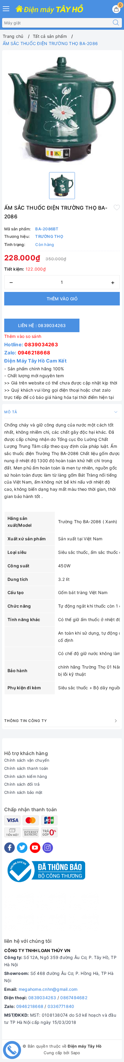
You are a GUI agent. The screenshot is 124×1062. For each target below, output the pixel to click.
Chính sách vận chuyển (26, 760)
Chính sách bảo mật (23, 792)
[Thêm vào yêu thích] (117, 207)
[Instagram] (47, 847)
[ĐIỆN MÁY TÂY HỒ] (49, 9)
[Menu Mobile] (6, 8)
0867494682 (74, 997)
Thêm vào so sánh (22, 336)
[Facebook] (9, 847)
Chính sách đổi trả (22, 784)
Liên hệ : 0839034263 (42, 325)
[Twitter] (22, 847)
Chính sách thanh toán (26, 768)
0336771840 (61, 1006)
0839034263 (41, 344)
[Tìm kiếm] (116, 23)
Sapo (75, 1052)
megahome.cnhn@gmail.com (48, 989)
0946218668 (34, 353)
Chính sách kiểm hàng (25, 776)
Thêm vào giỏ (62, 298)
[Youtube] (35, 847)
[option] (62, 110)
